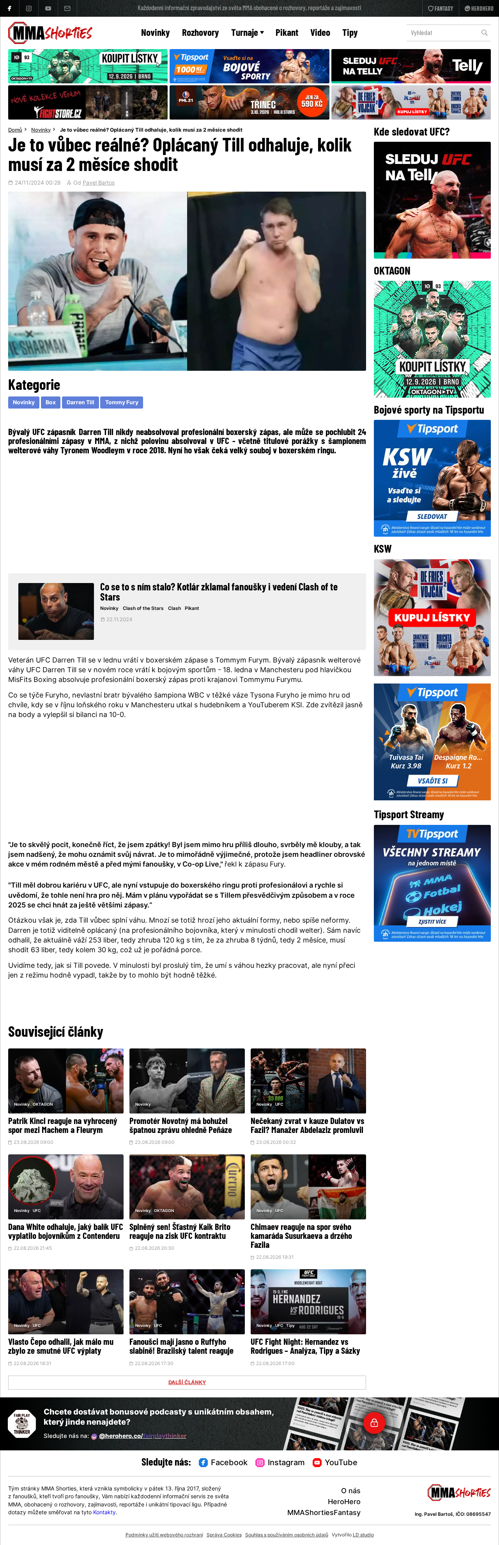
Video (320, 33)
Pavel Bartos (99, 183)
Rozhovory (200, 33)
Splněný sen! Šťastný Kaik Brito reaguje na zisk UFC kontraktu (179, 1232)
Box (51, 402)
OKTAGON (43, 1105)
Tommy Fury (121, 402)
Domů (15, 130)
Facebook (229, 1463)
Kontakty (104, 1513)
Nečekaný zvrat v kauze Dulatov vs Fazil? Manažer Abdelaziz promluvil (307, 1126)
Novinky (155, 33)
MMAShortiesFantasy (324, 1513)
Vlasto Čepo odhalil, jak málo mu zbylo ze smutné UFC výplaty (60, 1347)
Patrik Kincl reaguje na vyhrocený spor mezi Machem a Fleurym (62, 1126)
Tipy (350, 33)
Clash (174, 608)
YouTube (341, 1463)
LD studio (363, 1535)
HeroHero (344, 1502)
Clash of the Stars (143, 608)
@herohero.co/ (142, 1436)
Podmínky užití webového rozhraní (164, 1535)
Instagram (286, 1463)
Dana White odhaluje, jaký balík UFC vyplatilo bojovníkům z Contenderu (65, 1232)
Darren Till (80, 402)
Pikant (287, 33)
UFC (279, 1105)
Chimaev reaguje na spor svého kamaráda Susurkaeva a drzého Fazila (301, 1236)
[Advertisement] (187, 512)
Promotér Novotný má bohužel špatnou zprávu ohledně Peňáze (180, 1126)
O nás (351, 1491)
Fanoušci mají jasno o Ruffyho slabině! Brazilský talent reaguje (181, 1347)
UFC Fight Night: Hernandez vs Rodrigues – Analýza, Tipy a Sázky (305, 1347)
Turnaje (244, 33)
